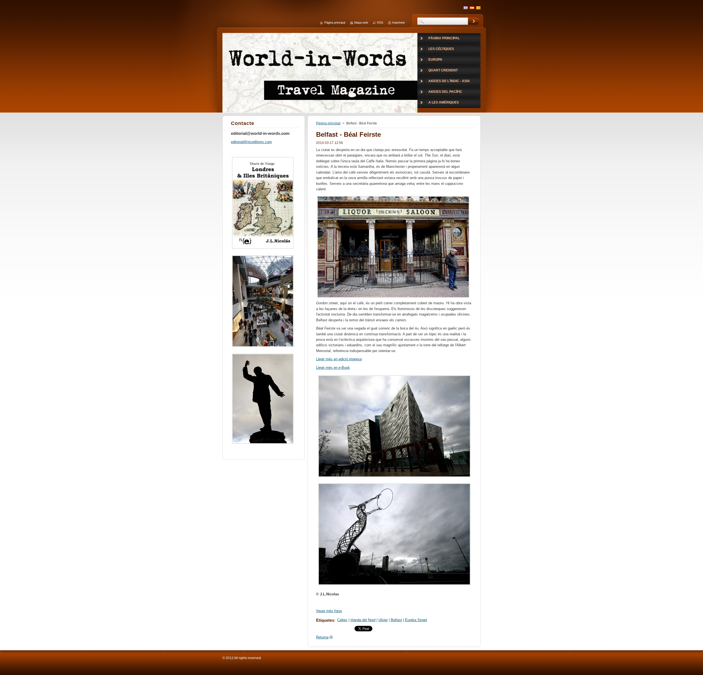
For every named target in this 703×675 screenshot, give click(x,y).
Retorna (322, 637)
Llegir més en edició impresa (339, 359)
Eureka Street (416, 620)
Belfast (396, 620)
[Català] (478, 7)
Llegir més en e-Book (333, 368)
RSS (380, 22)
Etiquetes (325, 620)
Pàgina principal (328, 123)
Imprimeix (398, 22)
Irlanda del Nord (362, 620)
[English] (466, 7)
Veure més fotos (329, 611)
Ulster (383, 620)
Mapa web (361, 22)
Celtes (342, 620)
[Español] (472, 7)
